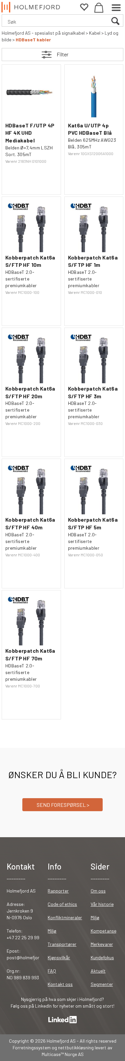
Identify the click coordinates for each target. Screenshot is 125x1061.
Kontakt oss (60, 984)
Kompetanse (103, 931)
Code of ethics (62, 904)
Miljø (52, 931)
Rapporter (58, 891)
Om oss (98, 891)
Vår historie (102, 904)
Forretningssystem (32, 1047)
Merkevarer (102, 944)
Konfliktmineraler (65, 917)
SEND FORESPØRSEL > (62, 805)
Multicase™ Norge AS (63, 1054)
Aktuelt (98, 971)
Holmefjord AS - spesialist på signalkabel (43, 33)
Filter (62, 54)
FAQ (52, 971)
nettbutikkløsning (76, 1047)
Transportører (62, 944)
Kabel (94, 33)
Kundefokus (102, 957)
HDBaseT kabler (33, 39)
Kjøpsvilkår (59, 957)
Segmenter (102, 984)
